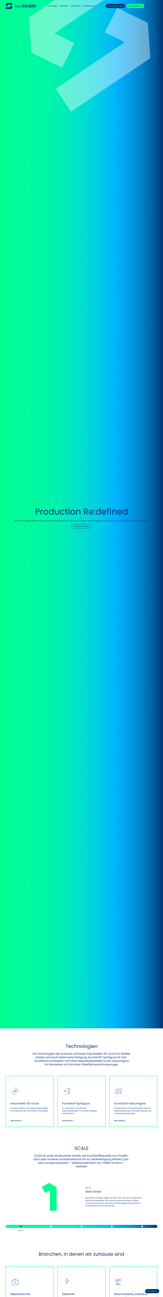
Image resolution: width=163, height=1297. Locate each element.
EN (149, 6)
